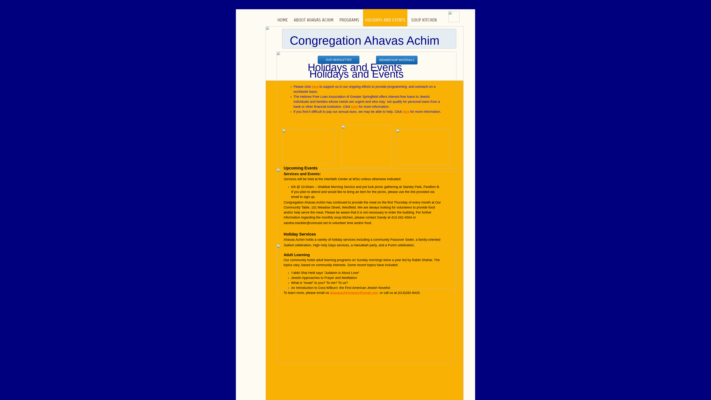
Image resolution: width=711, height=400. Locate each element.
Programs (349, 19)
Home (282, 19)
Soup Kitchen (424, 19)
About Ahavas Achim (313, 19)
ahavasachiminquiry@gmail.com (354, 293)
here (315, 87)
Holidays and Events (385, 19)
